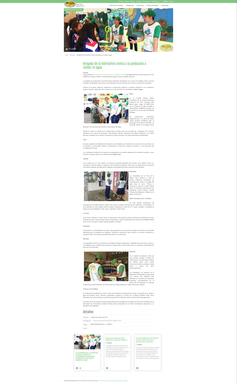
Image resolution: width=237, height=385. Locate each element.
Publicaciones (155, 1)
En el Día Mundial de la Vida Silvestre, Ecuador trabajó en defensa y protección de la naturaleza (147, 340)
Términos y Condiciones (107, 380)
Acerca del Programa (116, 5)
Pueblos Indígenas (152, 5)
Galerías (138, 1)
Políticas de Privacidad (120, 380)
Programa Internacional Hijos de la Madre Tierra (108, 75)
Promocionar (146, 1)
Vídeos (127, 1)
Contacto (121, 1)
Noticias (132, 1)
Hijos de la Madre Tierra (80, 5)
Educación (140, 5)
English (165, 1)
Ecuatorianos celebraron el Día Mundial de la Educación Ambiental (116, 339)
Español (171, 1)
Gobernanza (130, 5)
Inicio (66, 55)
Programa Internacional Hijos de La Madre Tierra (107, 320)
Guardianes (164, 5)
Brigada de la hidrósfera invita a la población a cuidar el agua (114, 65)
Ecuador (109, 324)
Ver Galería (72, 49)
